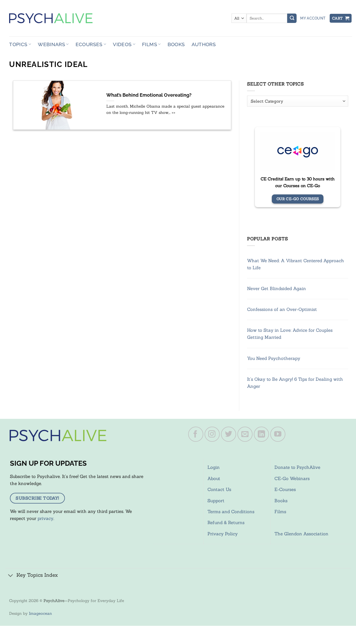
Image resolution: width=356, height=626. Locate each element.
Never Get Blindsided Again (276, 288)
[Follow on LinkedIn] (261, 434)
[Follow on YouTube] (277, 434)
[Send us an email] (245, 434)
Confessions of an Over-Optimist (282, 309)
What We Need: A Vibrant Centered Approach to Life (295, 264)
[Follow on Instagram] (212, 434)
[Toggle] (10, 575)
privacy (45, 518)
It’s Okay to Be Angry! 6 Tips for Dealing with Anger (295, 382)
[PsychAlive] (51, 18)
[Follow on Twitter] (228, 434)
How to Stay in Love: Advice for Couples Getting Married (290, 333)
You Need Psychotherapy (273, 358)
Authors (204, 44)
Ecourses (89, 44)
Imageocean (40, 613)
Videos (122, 44)
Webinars (51, 44)
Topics (18, 44)
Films (149, 44)
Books (176, 44)
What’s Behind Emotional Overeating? (149, 95)
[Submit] (292, 18)
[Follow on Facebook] (195, 434)
